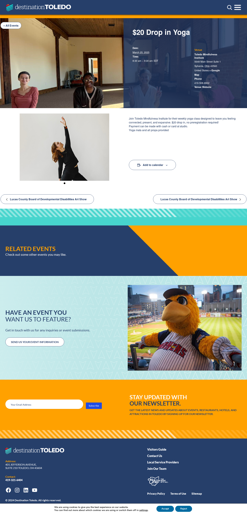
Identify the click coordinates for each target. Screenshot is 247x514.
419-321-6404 (14, 480)
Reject (183, 508)
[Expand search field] (229, 7)
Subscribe (94, 405)
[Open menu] (237, 7)
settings (143, 510)
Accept (165, 508)
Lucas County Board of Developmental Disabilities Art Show (48, 199)
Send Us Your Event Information (35, 342)
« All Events (10, 25)
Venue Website (202, 87)
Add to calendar (153, 165)
